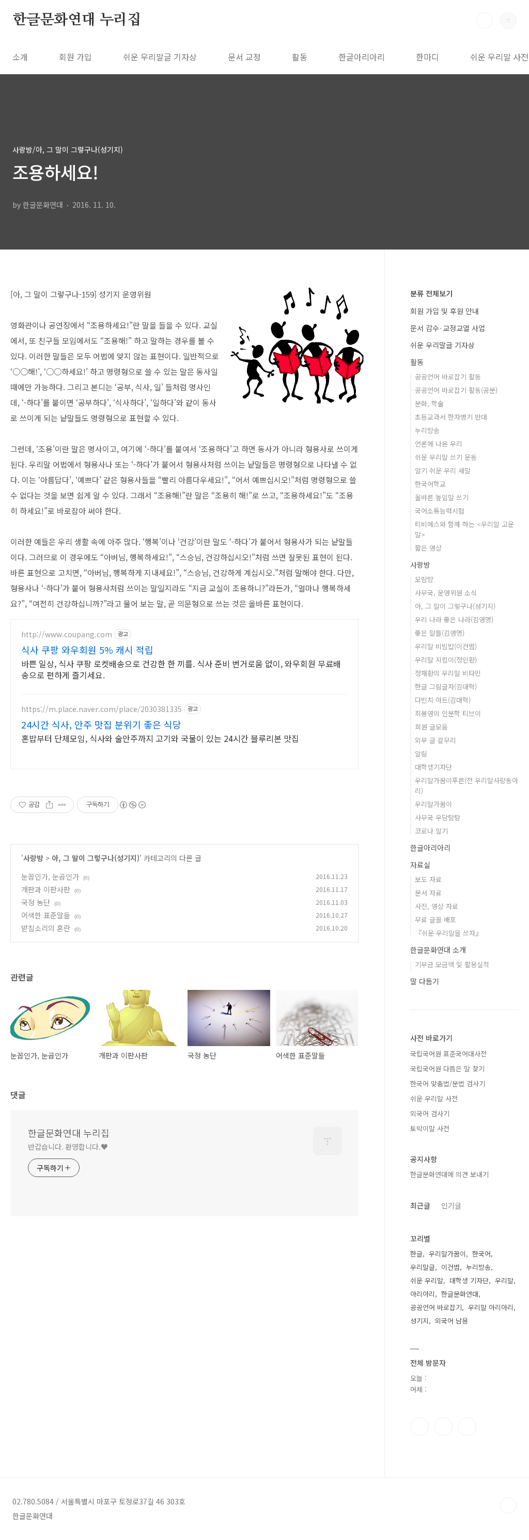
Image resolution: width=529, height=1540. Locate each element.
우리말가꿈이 (433, 804)
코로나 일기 (431, 831)
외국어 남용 (451, 1321)
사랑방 (33, 858)
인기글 (451, 1205)
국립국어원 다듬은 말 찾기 (447, 1068)
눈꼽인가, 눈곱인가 (50, 876)
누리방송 (427, 430)
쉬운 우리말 (426, 1280)
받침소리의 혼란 (45, 928)
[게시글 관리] (62, 805)
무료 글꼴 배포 (435, 919)
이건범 (450, 1267)
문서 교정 (244, 57)
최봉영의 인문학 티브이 (448, 713)
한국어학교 (430, 484)
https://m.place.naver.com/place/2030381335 (101, 709)
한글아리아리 (361, 57)
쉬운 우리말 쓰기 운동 (446, 457)
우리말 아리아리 (491, 1307)
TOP (508, 1505)
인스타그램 (443, 1426)
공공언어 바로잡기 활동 (448, 377)
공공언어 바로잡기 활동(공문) (456, 390)
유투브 (467, 1426)
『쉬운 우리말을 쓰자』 (448, 933)
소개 (20, 57)
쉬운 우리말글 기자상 (160, 57)
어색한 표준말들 (45, 915)
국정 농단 (35, 902)
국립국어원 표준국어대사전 (448, 1053)
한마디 (427, 57)
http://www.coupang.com (66, 634)
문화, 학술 (429, 403)
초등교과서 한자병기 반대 (451, 417)
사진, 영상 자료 (436, 906)
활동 (299, 57)
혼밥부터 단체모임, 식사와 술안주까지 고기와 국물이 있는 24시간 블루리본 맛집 (160, 738)
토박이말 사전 (429, 1128)
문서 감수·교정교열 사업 (447, 328)
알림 (421, 753)
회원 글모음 (431, 727)
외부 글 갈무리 (435, 740)
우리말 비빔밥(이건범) (446, 646)
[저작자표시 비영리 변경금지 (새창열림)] (132, 805)
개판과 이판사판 (45, 889)
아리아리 (422, 1294)
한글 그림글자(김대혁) (446, 686)
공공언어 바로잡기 (436, 1307)
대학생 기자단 (469, 1280)
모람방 (424, 579)
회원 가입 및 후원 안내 (444, 311)
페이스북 (419, 1426)
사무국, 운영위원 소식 (446, 593)
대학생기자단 (433, 767)
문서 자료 (428, 893)
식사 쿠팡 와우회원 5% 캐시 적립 (87, 649)
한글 (416, 1254)
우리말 (504, 1280)
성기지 (419, 1321)
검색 (484, 20)
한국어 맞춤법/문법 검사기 (447, 1083)
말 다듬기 (424, 981)
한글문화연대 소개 (438, 950)
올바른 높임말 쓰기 (442, 497)
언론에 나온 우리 (438, 444)
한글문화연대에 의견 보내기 (449, 1174)
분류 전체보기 (431, 293)
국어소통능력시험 (439, 511)
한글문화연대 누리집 (76, 20)
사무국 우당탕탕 (437, 817)
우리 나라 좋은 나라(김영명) (454, 619)
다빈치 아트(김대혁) (443, 700)
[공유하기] (49, 805)
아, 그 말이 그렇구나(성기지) (95, 858)
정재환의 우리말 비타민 (448, 673)
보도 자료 (428, 879)
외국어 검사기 (429, 1113)
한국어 (481, 1254)
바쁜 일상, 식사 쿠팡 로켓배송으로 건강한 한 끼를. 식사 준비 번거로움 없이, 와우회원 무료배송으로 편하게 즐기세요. (181, 669)
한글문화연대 (459, 1294)
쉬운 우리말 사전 (434, 1098)
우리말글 (422, 1267)
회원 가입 (75, 57)
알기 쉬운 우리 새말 (443, 470)
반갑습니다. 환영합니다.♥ (68, 1146)
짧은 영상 (428, 548)
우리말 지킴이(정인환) (446, 660)
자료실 (420, 864)
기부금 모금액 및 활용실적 (452, 964)
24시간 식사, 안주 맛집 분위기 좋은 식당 (101, 724)
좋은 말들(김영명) (439, 633)
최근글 (420, 1205)
